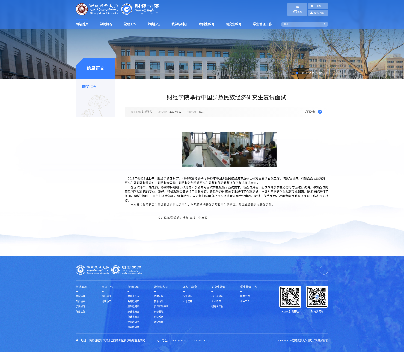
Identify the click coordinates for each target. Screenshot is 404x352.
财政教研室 (133, 306)
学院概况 (106, 24)
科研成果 (158, 316)
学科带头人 (133, 296)
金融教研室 (133, 322)
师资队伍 (154, 24)
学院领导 (80, 306)
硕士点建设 (217, 296)
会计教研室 (133, 301)
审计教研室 (133, 316)
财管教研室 (133, 327)
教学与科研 (179, 24)
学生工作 (245, 301)
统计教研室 (133, 311)
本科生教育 (206, 24)
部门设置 (80, 301)
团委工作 (245, 296)
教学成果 (158, 301)
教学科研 (158, 322)
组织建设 (106, 296)
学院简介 (80, 296)
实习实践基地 (161, 306)
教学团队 (158, 296)
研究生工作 (89, 86)
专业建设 (187, 296)
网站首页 (82, 24)
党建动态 (106, 301)
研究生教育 (234, 24)
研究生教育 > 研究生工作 (315, 73)
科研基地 (158, 311)
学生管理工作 (262, 24)
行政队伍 (80, 311)
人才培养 (187, 301)
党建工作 (130, 24)
